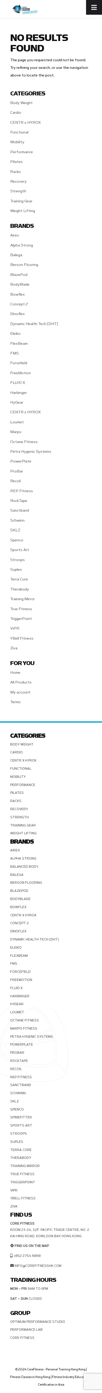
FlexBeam (19, 343)
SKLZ (15, 530)
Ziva (14, 648)
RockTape (18, 500)
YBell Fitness (21, 638)
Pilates (16, 162)
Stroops (17, 560)
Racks (15, 171)
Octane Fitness (24, 442)
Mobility (17, 142)
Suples (16, 569)
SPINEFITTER (21, 1117)
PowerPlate (20, 461)
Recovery (18, 181)
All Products (21, 682)
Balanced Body (24, 866)
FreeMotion (20, 373)
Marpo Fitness (23, 1028)
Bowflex (17, 294)
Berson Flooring (24, 265)
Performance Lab (26, 1330)
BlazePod (18, 275)
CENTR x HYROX (25, 122)
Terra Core (19, 579)
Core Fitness (22, 1338)
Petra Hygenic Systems (30, 451)
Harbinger (18, 392)
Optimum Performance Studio (37, 1322)
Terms (15, 702)
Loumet (17, 422)
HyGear (16, 402)
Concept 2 (19, 304)
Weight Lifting (22, 211)
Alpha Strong (21, 245)
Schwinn (17, 520)
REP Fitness (21, 491)
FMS (14, 353)
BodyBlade (20, 284)
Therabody (19, 589)
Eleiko (15, 333)
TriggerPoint (21, 618)
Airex (14, 235)
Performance (21, 152)
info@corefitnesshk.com (38, 1266)
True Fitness (21, 609)
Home (15, 672)
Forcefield (18, 363)
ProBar (16, 471)
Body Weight (21, 103)
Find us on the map (32, 1246)
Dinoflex (17, 314)
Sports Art (19, 550)
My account (20, 692)
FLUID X (17, 383)
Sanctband (19, 510)
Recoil (15, 481)
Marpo (15, 432)
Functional (19, 132)
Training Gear (21, 201)
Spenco (16, 540)
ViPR (14, 628)
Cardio (15, 112)
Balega (16, 255)
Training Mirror (22, 599)
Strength (18, 191)
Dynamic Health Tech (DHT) (34, 324)
